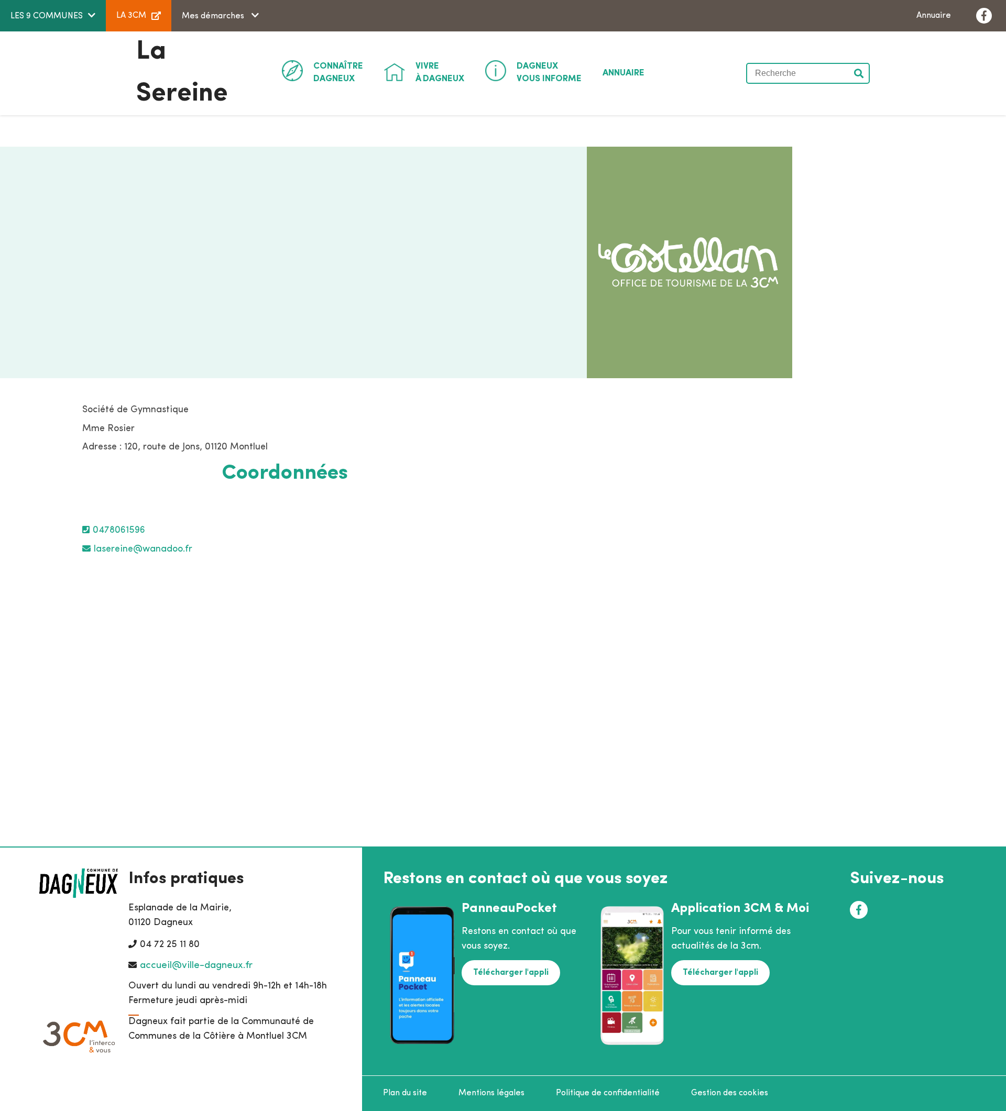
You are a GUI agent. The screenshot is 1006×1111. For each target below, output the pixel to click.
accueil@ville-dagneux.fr (196, 966)
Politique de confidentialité (608, 1093)
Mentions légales (491, 1093)
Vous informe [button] (549, 72)
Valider (859, 73)
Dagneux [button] (338, 72)
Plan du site (405, 1093)
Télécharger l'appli (511, 973)
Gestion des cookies (729, 1093)
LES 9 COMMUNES (46, 16)
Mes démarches (214, 16)
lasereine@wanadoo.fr (143, 549)
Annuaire (933, 16)
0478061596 (119, 530)
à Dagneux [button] (439, 72)
